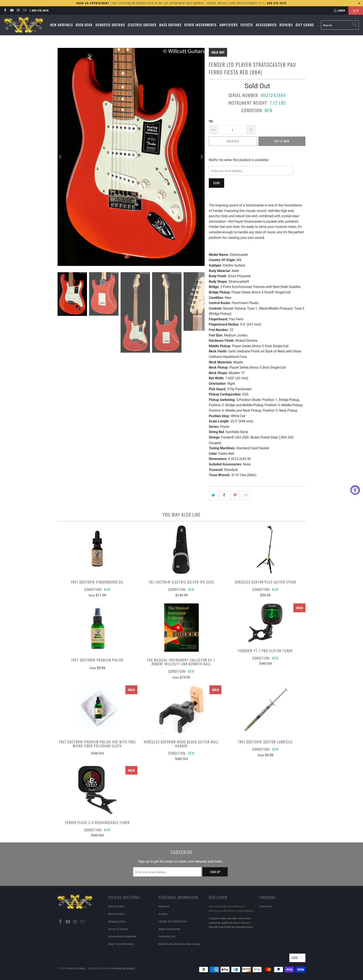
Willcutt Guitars (76, 968)
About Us (163, 906)
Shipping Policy (117, 921)
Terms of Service (118, 929)
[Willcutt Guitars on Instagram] (18, 10)
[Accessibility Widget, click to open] (355, 490)
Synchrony (265, 906)
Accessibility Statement (122, 936)
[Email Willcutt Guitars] (24, 10)
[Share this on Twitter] (213, 495)
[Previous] (60, 157)
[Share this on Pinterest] (235, 495)
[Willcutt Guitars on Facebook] (5, 10)
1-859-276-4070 (39, 10)
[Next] (201, 157)
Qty (211, 121)
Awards (162, 914)
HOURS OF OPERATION (172, 921)
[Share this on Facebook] (224, 495)
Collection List (166, 936)
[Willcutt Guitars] (23, 25)
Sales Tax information (121, 944)
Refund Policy (116, 914)
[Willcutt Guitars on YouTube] (11, 10)
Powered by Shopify (123, 968)
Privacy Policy (116, 906)
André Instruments (169, 929)
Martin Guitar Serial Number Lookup (179, 944)
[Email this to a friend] (246, 495)
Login (341, 10)
